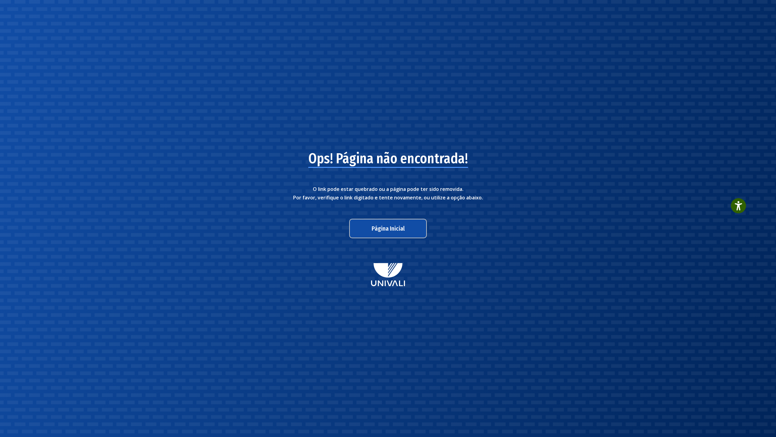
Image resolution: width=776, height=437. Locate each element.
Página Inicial (388, 228)
